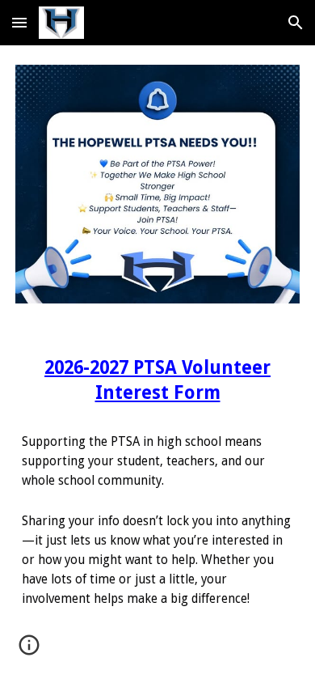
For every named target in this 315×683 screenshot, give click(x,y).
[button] (19, 22)
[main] (157, 478)
